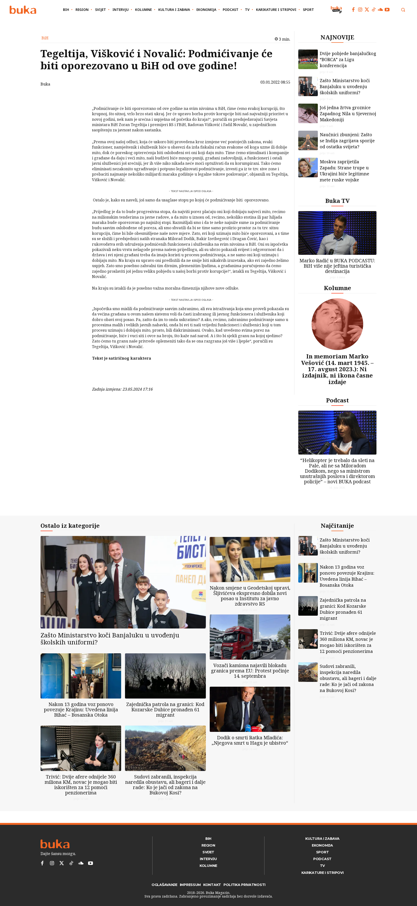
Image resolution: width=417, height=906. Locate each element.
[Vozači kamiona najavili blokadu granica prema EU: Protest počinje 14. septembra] (250, 637)
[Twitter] (366, 9)
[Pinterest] (79, 121)
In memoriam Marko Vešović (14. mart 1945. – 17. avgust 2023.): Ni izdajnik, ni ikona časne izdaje (337, 369)
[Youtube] (387, 9)
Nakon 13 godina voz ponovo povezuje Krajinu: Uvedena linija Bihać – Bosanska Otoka (81, 709)
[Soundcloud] (380, 9)
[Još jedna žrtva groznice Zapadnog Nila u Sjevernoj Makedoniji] (308, 113)
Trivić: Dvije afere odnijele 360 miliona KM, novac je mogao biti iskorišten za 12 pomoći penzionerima (81, 784)
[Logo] (23, 10)
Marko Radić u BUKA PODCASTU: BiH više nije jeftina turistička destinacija (337, 265)
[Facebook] (353, 9)
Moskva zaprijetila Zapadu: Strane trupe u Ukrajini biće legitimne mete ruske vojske (344, 171)
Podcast (337, 400)
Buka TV (337, 201)
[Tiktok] (373, 9)
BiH (45, 38)
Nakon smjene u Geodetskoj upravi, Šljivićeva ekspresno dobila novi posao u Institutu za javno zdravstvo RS (250, 596)
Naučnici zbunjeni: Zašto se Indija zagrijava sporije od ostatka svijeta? (347, 141)
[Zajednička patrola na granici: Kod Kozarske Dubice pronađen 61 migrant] (165, 676)
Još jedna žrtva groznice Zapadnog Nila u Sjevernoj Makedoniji (348, 113)
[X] (79, 110)
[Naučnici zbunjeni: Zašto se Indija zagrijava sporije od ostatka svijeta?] (308, 140)
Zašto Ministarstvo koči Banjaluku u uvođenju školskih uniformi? (345, 86)
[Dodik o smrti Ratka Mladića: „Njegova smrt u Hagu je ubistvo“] (250, 709)
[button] (403, 9)
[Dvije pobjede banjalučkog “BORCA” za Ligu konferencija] (308, 59)
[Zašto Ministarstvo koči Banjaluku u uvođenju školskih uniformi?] (308, 86)
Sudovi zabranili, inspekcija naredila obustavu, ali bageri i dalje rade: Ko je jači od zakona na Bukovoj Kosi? (165, 784)
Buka (45, 84)
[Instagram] (360, 9)
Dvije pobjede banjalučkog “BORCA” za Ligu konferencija (348, 59)
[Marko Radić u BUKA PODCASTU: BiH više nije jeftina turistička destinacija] (337, 233)
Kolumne (337, 288)
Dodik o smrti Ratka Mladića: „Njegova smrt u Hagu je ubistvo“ (250, 740)
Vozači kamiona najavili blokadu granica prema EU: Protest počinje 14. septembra (250, 670)
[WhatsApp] (79, 133)
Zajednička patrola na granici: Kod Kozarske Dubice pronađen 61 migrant (165, 709)
